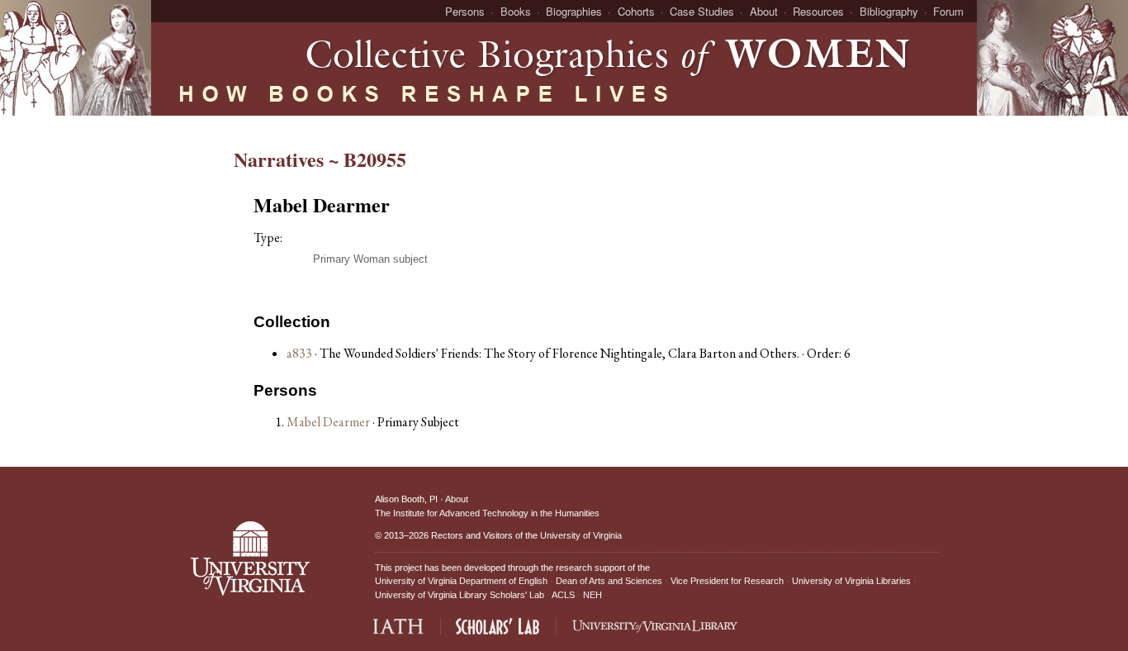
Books (515, 11)
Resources (818, 11)
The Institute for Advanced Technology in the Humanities (487, 513)
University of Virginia (581, 535)
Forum (948, 11)
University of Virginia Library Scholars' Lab (459, 595)
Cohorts (636, 11)
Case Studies (702, 11)
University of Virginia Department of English (461, 581)
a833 (299, 353)
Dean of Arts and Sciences (609, 581)
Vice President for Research (727, 581)
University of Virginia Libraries (851, 581)
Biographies (574, 11)
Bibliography (889, 11)
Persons (465, 11)
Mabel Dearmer (329, 421)
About (764, 11)
